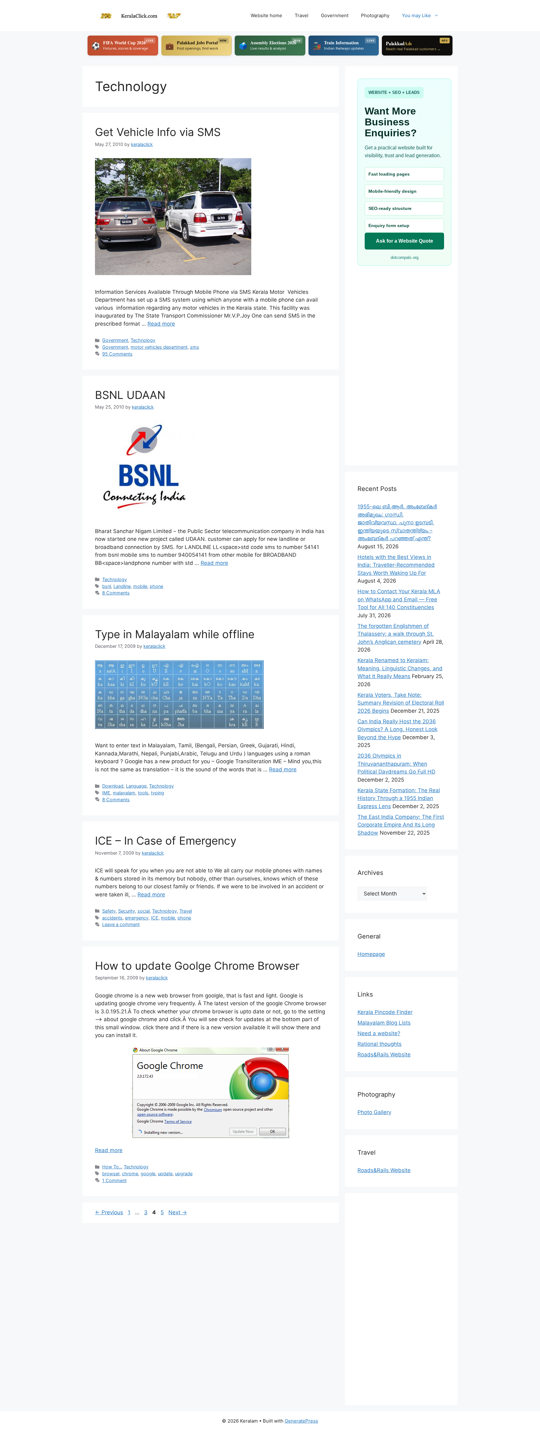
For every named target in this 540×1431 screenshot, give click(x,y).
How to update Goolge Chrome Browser (197, 965)
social (144, 911)
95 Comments (117, 354)
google (148, 1173)
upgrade (183, 1173)
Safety (109, 911)
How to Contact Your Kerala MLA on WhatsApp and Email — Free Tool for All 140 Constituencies (399, 599)
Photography (375, 15)
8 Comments (116, 592)
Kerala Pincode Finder (385, 1012)
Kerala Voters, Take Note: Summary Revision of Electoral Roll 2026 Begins (401, 703)
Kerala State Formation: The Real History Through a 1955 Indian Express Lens (399, 798)
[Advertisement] (401, 359)
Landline (122, 586)
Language (136, 785)
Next (177, 1212)
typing (157, 792)
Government (334, 15)
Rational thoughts (380, 1044)
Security (126, 911)
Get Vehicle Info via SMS (158, 131)
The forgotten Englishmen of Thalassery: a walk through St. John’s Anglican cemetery (396, 634)
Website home (266, 15)
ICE (154, 917)
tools (143, 792)
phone (156, 586)
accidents (112, 917)
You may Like (416, 15)
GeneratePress (301, 1421)
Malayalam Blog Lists (384, 1023)
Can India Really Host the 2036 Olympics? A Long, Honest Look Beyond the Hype (398, 729)
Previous (109, 1212)
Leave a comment (121, 924)
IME (106, 792)
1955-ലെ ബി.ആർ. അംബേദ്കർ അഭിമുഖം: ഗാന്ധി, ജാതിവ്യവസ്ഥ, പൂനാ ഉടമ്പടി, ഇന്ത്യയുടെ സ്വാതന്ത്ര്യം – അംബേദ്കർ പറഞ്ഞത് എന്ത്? (397, 522)
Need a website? (379, 1033)
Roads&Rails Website (384, 1054)
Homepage (371, 954)
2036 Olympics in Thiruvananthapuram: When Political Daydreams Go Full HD (396, 764)
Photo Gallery (374, 1112)
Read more (161, 324)
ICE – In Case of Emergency (165, 840)
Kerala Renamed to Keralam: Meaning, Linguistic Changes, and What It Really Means (400, 668)
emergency (136, 917)
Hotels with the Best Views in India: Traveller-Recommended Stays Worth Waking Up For (396, 565)
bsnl (106, 586)
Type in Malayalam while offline (174, 634)
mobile (140, 586)
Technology (143, 340)
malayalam (124, 792)
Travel (301, 15)
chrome (130, 1173)
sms (194, 347)
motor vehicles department (159, 347)
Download (112, 785)
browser (110, 1173)
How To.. (111, 1166)
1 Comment (114, 1180)
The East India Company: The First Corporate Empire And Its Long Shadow (401, 825)
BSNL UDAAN (130, 394)
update (165, 1173)
